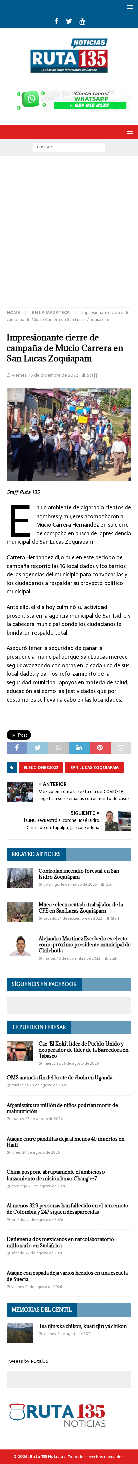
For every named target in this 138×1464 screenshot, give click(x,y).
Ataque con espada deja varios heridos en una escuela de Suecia (67, 1276)
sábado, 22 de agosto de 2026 (37, 1219)
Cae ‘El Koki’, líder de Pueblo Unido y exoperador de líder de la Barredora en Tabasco (83, 1049)
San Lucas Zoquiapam (94, 767)
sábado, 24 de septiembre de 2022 (72, 918)
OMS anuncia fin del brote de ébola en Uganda (59, 1077)
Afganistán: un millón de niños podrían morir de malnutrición (62, 1108)
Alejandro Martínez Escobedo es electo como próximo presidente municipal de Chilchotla (85, 944)
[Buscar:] (69, 146)
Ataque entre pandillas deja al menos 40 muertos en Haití (65, 1142)
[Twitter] (69, 21)
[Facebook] (56, 21)
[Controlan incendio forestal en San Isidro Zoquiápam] (20, 878)
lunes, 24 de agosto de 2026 (35, 1152)
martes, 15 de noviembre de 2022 (71, 958)
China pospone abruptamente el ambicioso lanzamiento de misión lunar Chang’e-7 (56, 1175)
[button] (128, 7)
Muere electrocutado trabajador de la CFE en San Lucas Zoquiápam (81, 907)
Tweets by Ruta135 (27, 1361)
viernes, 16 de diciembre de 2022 (45, 375)
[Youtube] (82, 21)
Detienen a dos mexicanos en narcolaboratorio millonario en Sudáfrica (60, 1242)
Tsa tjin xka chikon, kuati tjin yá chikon (83, 1326)
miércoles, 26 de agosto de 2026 (71, 1063)
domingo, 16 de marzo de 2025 (70, 884)
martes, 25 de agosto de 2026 (37, 1119)
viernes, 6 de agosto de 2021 (67, 1334)
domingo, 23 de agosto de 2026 (38, 1186)
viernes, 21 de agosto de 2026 (36, 1287)
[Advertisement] (69, 235)
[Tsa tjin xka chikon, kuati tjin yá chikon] (20, 1333)
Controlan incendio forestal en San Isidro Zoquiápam (79, 874)
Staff (92, 375)
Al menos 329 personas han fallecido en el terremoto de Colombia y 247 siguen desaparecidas (67, 1208)
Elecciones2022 (41, 767)
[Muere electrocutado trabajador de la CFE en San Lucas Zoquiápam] (20, 912)
